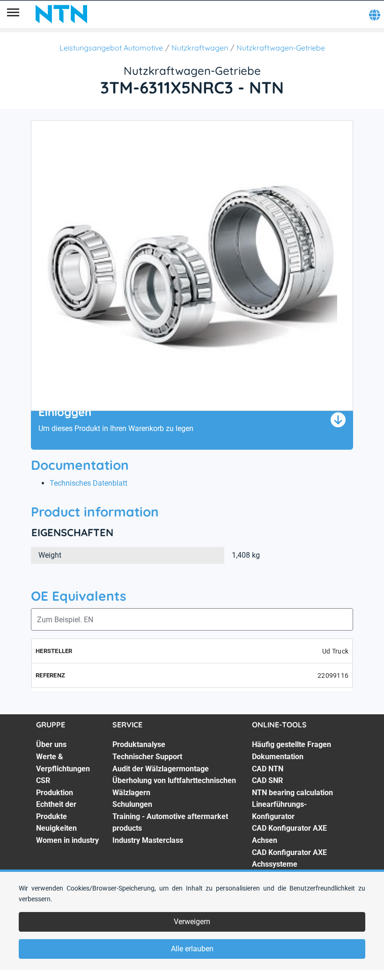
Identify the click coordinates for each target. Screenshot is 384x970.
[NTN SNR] (61, 14)
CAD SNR (267, 780)
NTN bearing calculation (292, 792)
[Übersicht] (13, 14)
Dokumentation (277, 756)
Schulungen (132, 804)
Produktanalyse (138, 744)
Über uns (51, 744)
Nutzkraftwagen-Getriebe (280, 47)
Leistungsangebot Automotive (111, 47)
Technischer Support (147, 756)
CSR (43, 780)
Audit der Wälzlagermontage (160, 768)
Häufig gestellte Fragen (291, 744)
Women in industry (67, 840)
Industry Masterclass (147, 840)
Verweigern (192, 921)
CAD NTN (267, 768)
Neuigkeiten (56, 828)
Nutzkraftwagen (199, 47)
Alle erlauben (192, 948)
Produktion (54, 792)
